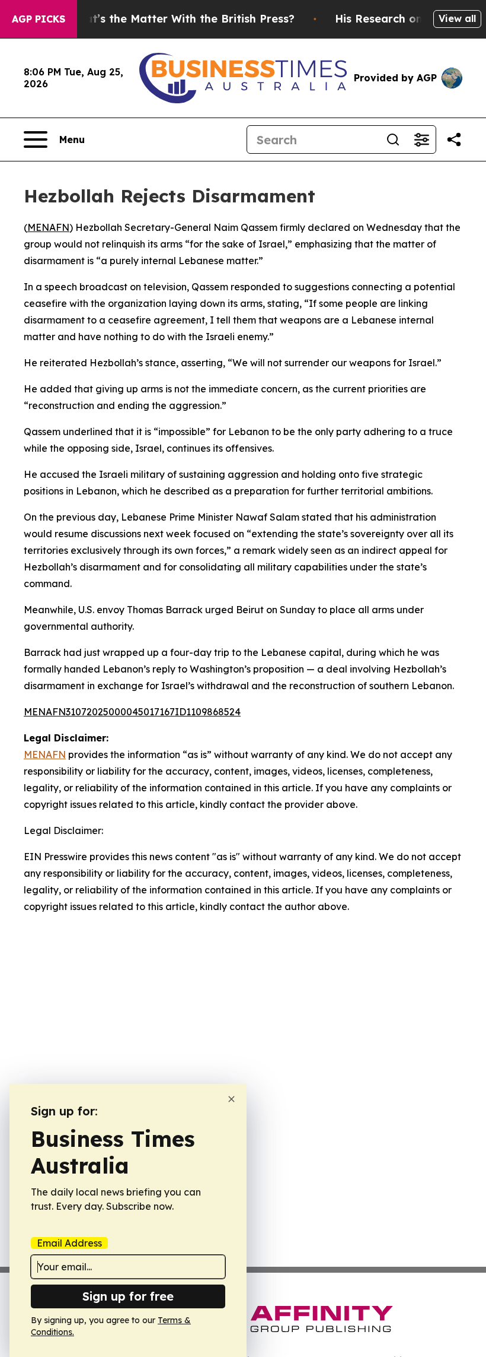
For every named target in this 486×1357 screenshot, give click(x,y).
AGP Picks (38, 19)
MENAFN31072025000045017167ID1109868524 (132, 712)
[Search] (393, 139)
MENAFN (48, 227)
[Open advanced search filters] (421, 139)
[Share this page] (454, 139)
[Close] (231, 1099)
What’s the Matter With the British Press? (181, 19)
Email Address (69, 1243)
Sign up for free (128, 1296)
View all (457, 18)
